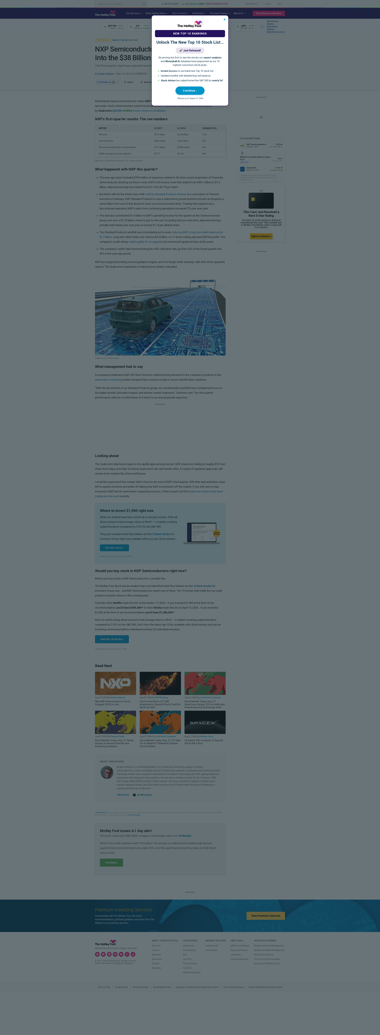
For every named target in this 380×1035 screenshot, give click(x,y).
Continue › (190, 90)
